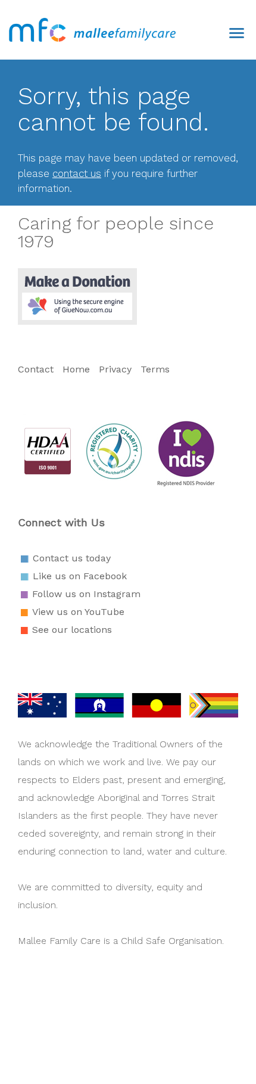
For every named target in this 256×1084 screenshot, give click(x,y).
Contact (37, 369)
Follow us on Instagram (86, 594)
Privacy (115, 369)
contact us (76, 173)
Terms (155, 369)
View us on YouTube (78, 611)
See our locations (72, 629)
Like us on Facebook (80, 576)
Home (76, 369)
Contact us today (72, 558)
